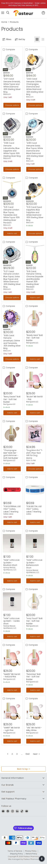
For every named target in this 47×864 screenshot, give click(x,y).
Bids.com (7, 94)
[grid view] (37, 39)
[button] (42, 859)
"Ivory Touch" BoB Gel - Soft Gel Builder (34, 621)
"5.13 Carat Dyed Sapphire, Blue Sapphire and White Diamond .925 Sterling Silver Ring (34, 213)
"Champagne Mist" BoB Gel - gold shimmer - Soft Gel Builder (10, 454)
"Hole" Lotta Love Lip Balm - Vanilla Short (11, 621)
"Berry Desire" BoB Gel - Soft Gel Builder (11, 399)
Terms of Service (15, 851)
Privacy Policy (30, 851)
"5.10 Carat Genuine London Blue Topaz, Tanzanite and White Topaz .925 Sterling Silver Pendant (11, 215)
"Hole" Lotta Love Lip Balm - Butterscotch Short (34, 564)
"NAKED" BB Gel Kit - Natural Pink (11, 675)
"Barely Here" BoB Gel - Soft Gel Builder (34, 338)
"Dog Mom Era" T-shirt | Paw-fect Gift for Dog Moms (34, 454)
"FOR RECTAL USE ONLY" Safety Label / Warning (34, 509)
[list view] (43, 39)
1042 (28, 754)
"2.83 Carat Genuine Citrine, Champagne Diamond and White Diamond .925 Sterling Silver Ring (34, 86)
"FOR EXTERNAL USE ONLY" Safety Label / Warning (12, 509)
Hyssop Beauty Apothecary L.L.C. (9, 568)
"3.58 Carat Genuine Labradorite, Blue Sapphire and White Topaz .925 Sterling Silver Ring (12, 149)
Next (35, 754)
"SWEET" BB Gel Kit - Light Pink (11, 729)
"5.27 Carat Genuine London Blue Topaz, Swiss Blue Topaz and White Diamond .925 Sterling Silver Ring (11, 279)
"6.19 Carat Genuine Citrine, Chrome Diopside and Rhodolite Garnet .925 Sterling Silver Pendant (34, 279)
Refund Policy (31, 853)
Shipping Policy (16, 853)
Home (4, 22)
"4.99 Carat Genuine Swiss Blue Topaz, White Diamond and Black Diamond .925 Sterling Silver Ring (34, 151)
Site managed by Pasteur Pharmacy (23, 859)
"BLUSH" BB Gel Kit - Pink (34, 398)
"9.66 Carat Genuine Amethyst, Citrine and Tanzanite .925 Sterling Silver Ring (11, 342)
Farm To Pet (31, 460)
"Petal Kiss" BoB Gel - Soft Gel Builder (33, 677)
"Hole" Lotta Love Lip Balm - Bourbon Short (11, 562)
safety (28, 514)
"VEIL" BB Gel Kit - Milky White (34, 729)
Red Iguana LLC (32, 343)
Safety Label (8, 514)
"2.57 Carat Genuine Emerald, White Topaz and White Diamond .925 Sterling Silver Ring (11, 85)
